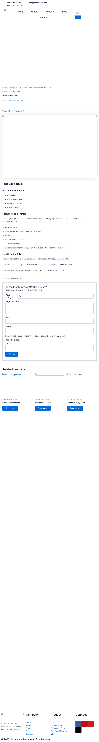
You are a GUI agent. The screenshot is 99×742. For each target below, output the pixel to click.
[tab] (7, 111)
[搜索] (78, 17)
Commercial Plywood (30, 88)
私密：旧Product (15, 88)
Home (4, 88)
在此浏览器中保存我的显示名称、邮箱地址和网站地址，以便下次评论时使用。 (37, 336)
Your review (12, 301)
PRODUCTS (49, 12)
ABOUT (34, 12)
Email (8, 327)
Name (8, 317)
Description (7, 111)
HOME (20, 12)
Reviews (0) (20, 111)
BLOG (64, 12)
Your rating (9, 296)
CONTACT (43, 17)
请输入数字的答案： (13, 340)
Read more (10, 408)
